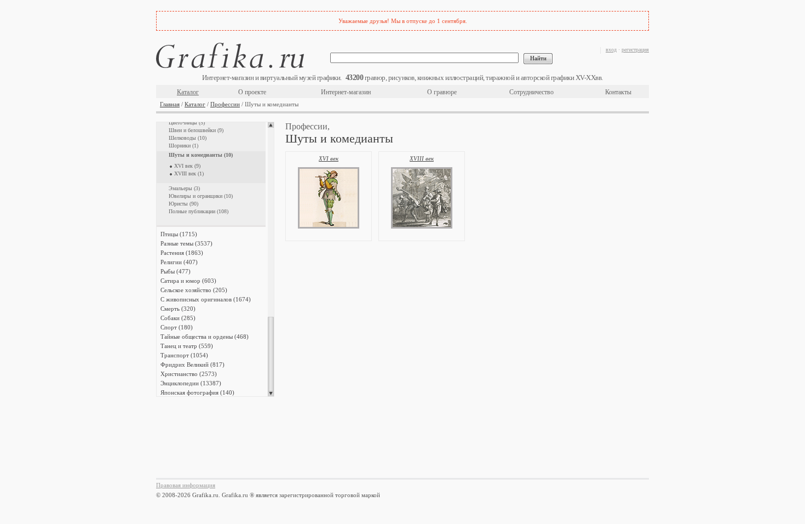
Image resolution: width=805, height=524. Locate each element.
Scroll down (271, 393)
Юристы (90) (183, 204)
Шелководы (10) (187, 138)
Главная (170, 104)
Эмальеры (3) (184, 188)
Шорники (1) (183, 146)
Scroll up (271, 125)
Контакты (618, 92)
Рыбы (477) (175, 271)
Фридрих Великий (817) (192, 364)
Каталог (188, 92)
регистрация (635, 50)
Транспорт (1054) (184, 355)
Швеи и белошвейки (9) (196, 130)
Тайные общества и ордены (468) (204, 336)
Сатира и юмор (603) (188, 280)
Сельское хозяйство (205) (193, 290)
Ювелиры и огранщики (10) (201, 196)
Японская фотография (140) (197, 392)
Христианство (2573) (188, 374)
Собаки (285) (178, 318)
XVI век (328, 158)
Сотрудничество (531, 92)
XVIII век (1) (189, 173)
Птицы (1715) (178, 234)
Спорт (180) (176, 327)
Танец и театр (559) (186, 346)
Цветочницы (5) (187, 122)
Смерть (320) (178, 308)
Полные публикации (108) (198, 211)
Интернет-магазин (346, 92)
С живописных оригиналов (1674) (205, 299)
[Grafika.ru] (230, 57)
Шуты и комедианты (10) (201, 155)
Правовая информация (185, 485)
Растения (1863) (181, 252)
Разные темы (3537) (186, 243)
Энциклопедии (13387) (190, 383)
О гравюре (442, 92)
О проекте (252, 92)
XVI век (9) (187, 166)
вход (611, 50)
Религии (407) (179, 262)
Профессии (225, 104)
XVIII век (422, 158)
